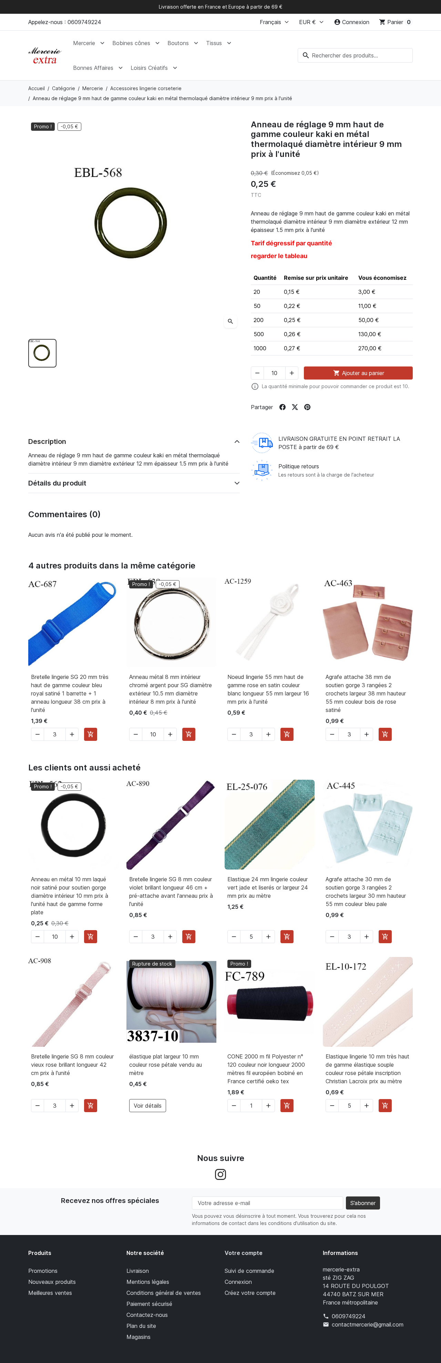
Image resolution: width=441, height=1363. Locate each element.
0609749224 (349, 1316)
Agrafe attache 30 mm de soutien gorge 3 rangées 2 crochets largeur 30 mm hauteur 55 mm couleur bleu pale (366, 891)
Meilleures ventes (50, 1292)
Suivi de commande (249, 1270)
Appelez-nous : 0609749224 (64, 22)
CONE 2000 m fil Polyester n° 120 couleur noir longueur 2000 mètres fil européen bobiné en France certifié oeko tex (266, 1069)
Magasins (138, 1336)
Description (47, 441)
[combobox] (355, 55)
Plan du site (141, 1325)
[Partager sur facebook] (282, 407)
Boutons (178, 43)
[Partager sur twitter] (294, 407)
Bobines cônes (131, 43)
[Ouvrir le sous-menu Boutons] (196, 43)
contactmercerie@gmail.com (367, 1324)
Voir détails (148, 1105)
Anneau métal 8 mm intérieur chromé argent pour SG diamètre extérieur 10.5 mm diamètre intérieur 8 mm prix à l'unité (170, 689)
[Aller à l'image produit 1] (42, 353)
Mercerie (84, 43)
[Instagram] (220, 1174)
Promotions (43, 1270)
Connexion (238, 1281)
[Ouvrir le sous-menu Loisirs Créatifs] (175, 68)
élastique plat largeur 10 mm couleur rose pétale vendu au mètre (165, 1064)
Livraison (137, 1270)
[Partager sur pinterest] (307, 407)
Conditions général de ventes (163, 1292)
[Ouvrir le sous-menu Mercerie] (102, 43)
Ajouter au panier (358, 373)
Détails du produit (57, 483)
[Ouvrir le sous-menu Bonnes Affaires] (120, 68)
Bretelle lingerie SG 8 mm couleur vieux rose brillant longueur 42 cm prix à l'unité (72, 1064)
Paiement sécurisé (149, 1303)
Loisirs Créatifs (149, 67)
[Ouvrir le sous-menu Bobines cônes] (157, 43)
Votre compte (244, 1252)
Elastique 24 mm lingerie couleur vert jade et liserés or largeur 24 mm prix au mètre (267, 887)
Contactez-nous (147, 1314)
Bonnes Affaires (93, 67)
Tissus (214, 43)
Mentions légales (147, 1281)
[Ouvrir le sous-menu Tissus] (229, 43)
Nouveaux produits (52, 1281)
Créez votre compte (250, 1292)
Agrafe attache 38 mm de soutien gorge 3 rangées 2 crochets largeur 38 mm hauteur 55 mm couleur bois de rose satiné (366, 693)
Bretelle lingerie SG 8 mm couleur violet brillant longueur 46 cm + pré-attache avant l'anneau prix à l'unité (171, 891)
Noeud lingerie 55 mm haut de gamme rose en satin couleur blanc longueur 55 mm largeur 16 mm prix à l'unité (268, 689)
